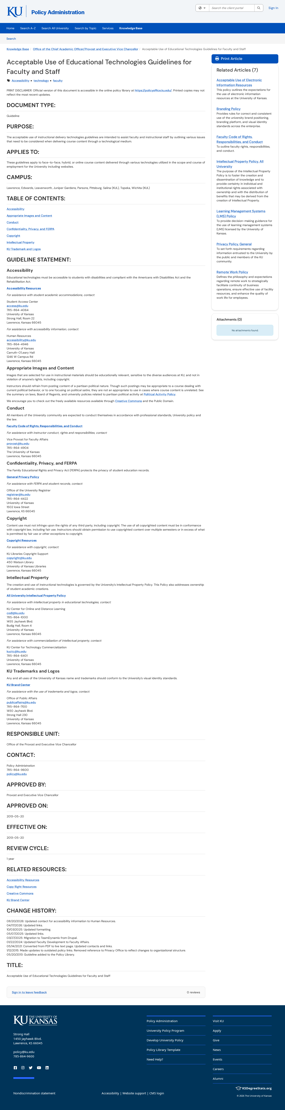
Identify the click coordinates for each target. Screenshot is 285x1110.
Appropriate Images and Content (29, 215)
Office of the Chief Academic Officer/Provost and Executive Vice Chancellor (85, 49)
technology (41, 80)
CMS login (156, 1093)
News (217, 1050)
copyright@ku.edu (19, 558)
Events (217, 1059)
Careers (218, 1069)
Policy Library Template (163, 1050)
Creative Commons (128, 401)
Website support (134, 1093)
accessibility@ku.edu (21, 340)
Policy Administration (162, 1021)
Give (216, 1040)
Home (10, 28)
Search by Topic (85, 28)
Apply (217, 1030)
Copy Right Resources (22, 887)
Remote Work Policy (232, 272)
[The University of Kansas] (35, 1020)
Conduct (13, 222)
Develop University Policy (165, 1040)
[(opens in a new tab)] (67, 12)
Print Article (231, 58)
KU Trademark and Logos (24, 249)
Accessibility (20, 80)
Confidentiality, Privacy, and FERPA (30, 229)
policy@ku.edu (17, 774)
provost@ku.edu (18, 443)
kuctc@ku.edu (16, 651)
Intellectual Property (20, 242)
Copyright (13, 236)
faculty (58, 80)
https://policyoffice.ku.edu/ (153, 90)
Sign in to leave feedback (29, 992)
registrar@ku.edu (18, 494)
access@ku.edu (17, 306)
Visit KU (218, 1021)
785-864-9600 (23, 1056)
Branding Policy (229, 109)
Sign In (273, 8)
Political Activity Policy (159, 394)
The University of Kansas (258, 1095)
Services (107, 28)
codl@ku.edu (15, 613)
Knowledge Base (130, 28)
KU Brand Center (18, 900)
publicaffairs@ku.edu (21, 702)
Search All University (55, 28)
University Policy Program (165, 1030)
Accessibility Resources (23, 880)
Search (12, 38)
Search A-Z (28, 28)
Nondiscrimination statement (34, 1093)
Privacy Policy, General (234, 244)
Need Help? (155, 1059)
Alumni (218, 1078)
